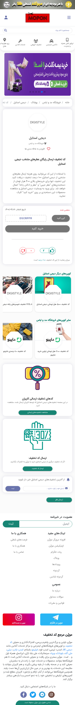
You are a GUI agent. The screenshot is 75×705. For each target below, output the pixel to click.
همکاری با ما (19, 546)
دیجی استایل (20, 103)
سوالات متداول (56, 597)
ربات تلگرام (56, 552)
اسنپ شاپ (18, 650)
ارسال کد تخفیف (38, 468)
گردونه (56, 571)
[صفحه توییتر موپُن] (33, 695)
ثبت (12, 488)
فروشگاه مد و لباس (51, 103)
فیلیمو (35, 650)
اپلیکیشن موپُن (56, 546)
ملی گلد (68, 653)
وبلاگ (56, 558)
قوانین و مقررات (56, 603)
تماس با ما (19, 552)
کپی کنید (61, 218)
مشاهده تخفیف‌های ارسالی (37, 412)
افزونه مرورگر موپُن (56, 540)
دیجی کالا (67, 650)
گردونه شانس (56, 577)
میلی (9, 650)
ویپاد (52, 653)
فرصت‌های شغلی (19, 540)
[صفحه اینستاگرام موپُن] (51, 695)
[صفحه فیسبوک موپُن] (23, 695)
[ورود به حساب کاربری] (6, 18)
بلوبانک (59, 653)
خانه (67, 103)
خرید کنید (37, 228)
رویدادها (56, 564)
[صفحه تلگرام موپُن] (42, 695)
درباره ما (56, 591)
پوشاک (34, 103)
